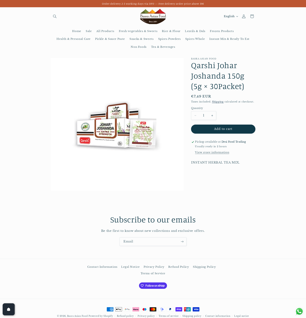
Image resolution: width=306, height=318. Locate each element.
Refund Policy (178, 266)
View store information (212, 152)
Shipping (218, 101)
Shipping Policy (204, 266)
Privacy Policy (154, 266)
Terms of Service (153, 273)
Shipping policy (191, 316)
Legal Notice (130, 266)
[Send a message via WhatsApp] (299, 311)
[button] (55, 16)
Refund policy (125, 316)
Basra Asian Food (77, 316)
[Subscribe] (182, 241)
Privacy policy (146, 316)
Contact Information (102, 266)
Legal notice (241, 316)
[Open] (9, 309)
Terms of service (169, 316)
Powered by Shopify (101, 316)
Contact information (217, 316)
